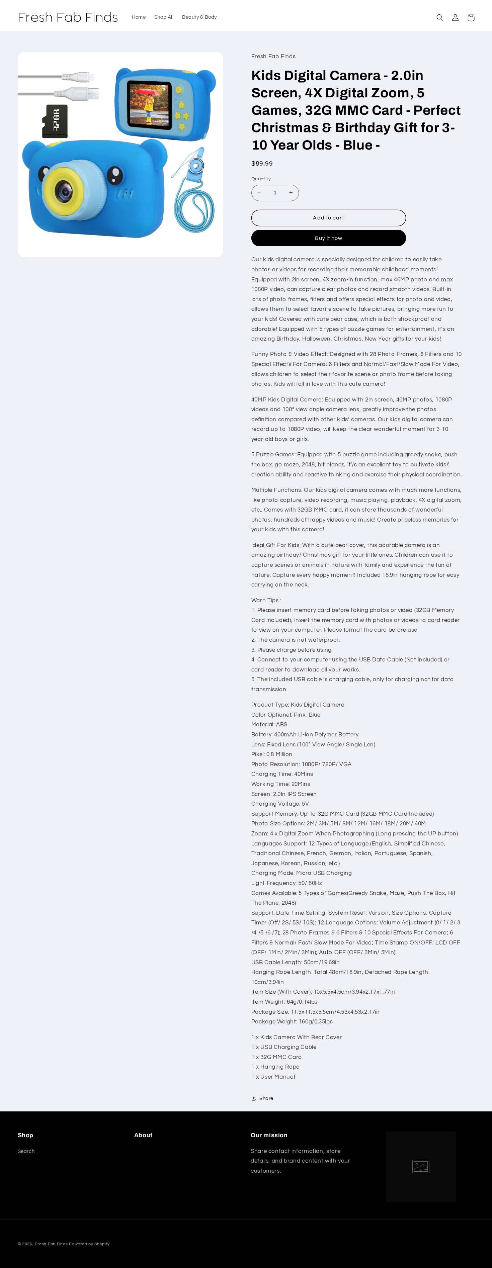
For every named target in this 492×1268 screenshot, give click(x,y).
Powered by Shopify (89, 1244)
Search (26, 1151)
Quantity (261, 179)
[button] (440, 17)
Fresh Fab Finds (51, 1244)
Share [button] (266, 1098)
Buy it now (329, 238)
